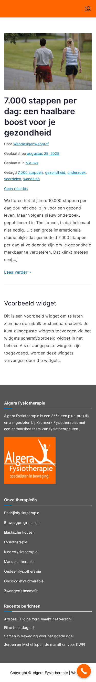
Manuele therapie (19, 561)
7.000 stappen (30, 172)
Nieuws (32, 163)
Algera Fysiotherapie (50, 672)
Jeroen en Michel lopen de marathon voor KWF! (44, 644)
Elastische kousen (19, 532)
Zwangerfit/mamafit (21, 591)
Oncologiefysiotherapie (24, 581)
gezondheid (55, 172)
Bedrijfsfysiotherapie (21, 513)
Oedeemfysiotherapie (22, 571)
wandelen (31, 179)
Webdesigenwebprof (31, 144)
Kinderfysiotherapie (20, 552)
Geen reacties (16, 188)
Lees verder (15, 272)
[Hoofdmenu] (88, 8)
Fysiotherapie (15, 542)
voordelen (12, 179)
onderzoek (76, 172)
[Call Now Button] (84, 671)
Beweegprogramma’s (22, 522)
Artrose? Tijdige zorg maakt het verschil (38, 619)
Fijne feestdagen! (19, 627)
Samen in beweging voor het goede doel (38, 636)
